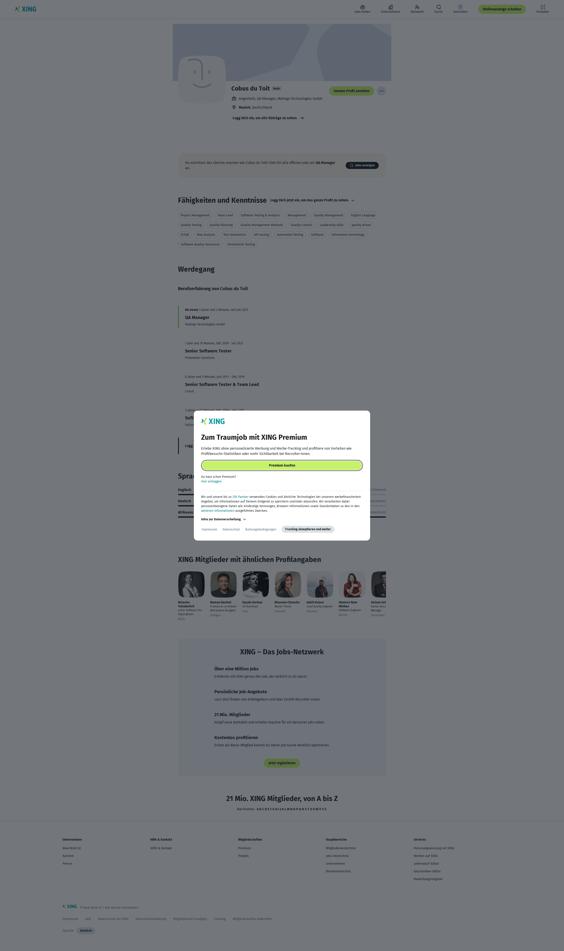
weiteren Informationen (217, 511)
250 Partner (240, 497)
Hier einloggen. (211, 481)
